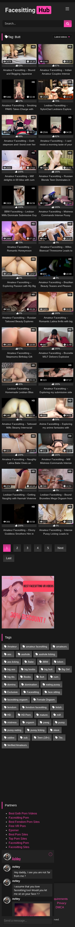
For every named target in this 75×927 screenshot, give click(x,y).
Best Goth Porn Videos (23, 813)
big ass (11, 669)
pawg (46, 722)
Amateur (12, 646)
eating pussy (53, 684)
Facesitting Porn (19, 817)
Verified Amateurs (17, 745)
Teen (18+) (43, 737)
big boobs (29, 669)
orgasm (30, 722)
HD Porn (26, 714)
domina (11, 684)
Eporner (14, 830)
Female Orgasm (46, 699)
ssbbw (10, 737)
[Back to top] (64, 916)
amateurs (61, 646)
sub (26, 737)
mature (44, 714)
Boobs (27, 676)
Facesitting (33, 692)
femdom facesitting (36, 707)
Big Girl (66, 669)
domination (31, 684)
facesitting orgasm (17, 699)
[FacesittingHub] (31, 10)
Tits (60, 737)
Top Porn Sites (18, 838)
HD (9, 714)
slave (56, 730)
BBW (45, 661)
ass (9, 654)
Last (8, 558)
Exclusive (12, 692)
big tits (10, 676)
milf (59, 714)
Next (60, 547)
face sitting (54, 692)
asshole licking (47, 654)
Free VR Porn (17, 826)
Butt (42, 676)
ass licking (13, 661)
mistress (12, 722)
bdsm (60, 661)
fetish (59, 707)
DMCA (60, 907)
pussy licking (37, 730)
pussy (61, 722)
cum (56, 676)
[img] (50, 854)
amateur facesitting (36, 646)
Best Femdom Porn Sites (24, 821)
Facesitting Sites (19, 847)
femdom (11, 707)
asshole (25, 654)
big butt (48, 669)
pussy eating (14, 730)
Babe (31, 661)
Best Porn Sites (18, 834)
